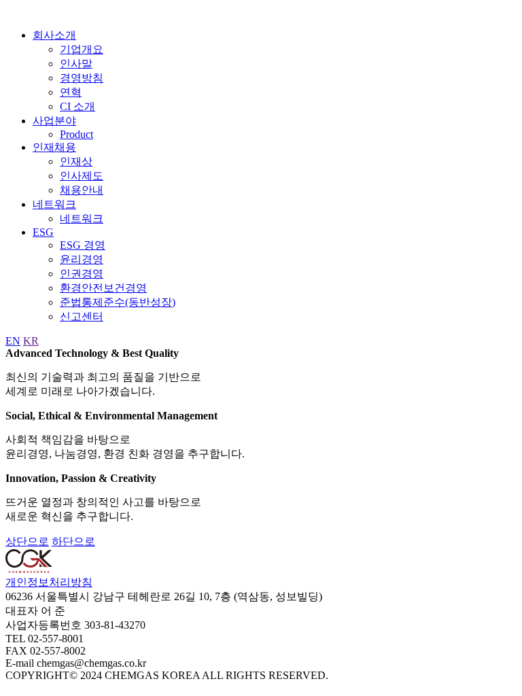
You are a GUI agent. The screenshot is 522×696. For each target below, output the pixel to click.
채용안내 (81, 190)
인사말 (76, 63)
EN (12, 341)
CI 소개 (77, 106)
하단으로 (73, 541)
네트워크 (54, 204)
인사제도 (81, 175)
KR (31, 341)
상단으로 (27, 541)
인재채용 (54, 147)
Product (76, 134)
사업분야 (54, 120)
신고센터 (81, 316)
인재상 (76, 161)
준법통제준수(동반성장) (117, 302)
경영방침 (81, 78)
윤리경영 (81, 259)
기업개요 (81, 49)
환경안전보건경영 (103, 288)
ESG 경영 (82, 245)
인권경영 (81, 273)
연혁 (71, 92)
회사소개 (54, 35)
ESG (43, 232)
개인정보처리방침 (48, 582)
